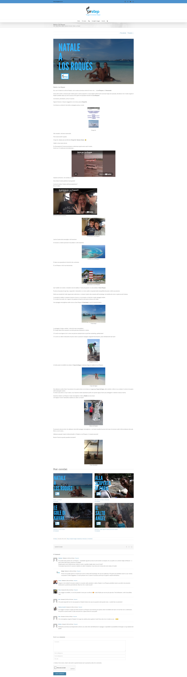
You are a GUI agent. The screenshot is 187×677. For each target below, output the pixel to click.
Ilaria (59, 599)
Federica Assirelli (62, 607)
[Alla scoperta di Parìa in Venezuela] (114, 485)
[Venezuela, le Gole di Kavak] (72, 515)
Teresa (59, 580)
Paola (59, 590)
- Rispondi (76, 558)
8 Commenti (55, 501)
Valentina (60, 558)
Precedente (123, 33)
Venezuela (84, 538)
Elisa (59, 616)
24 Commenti (56, 531)
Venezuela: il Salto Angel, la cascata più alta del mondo (106, 529)
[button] (107, 20)
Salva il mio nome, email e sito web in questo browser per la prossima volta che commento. (78, 663)
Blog (68, 538)
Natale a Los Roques (57, 499)
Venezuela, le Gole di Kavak (59, 529)
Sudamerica (79, 538)
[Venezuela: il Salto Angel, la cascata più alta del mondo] (114, 515)
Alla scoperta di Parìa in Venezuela (102, 499)
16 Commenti (97, 501)
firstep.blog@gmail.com (58, 1)
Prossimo (130, 33)
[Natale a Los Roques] (72, 485)
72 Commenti (97, 531)
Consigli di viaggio (73, 538)
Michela (60, 624)
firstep (55, 538)
